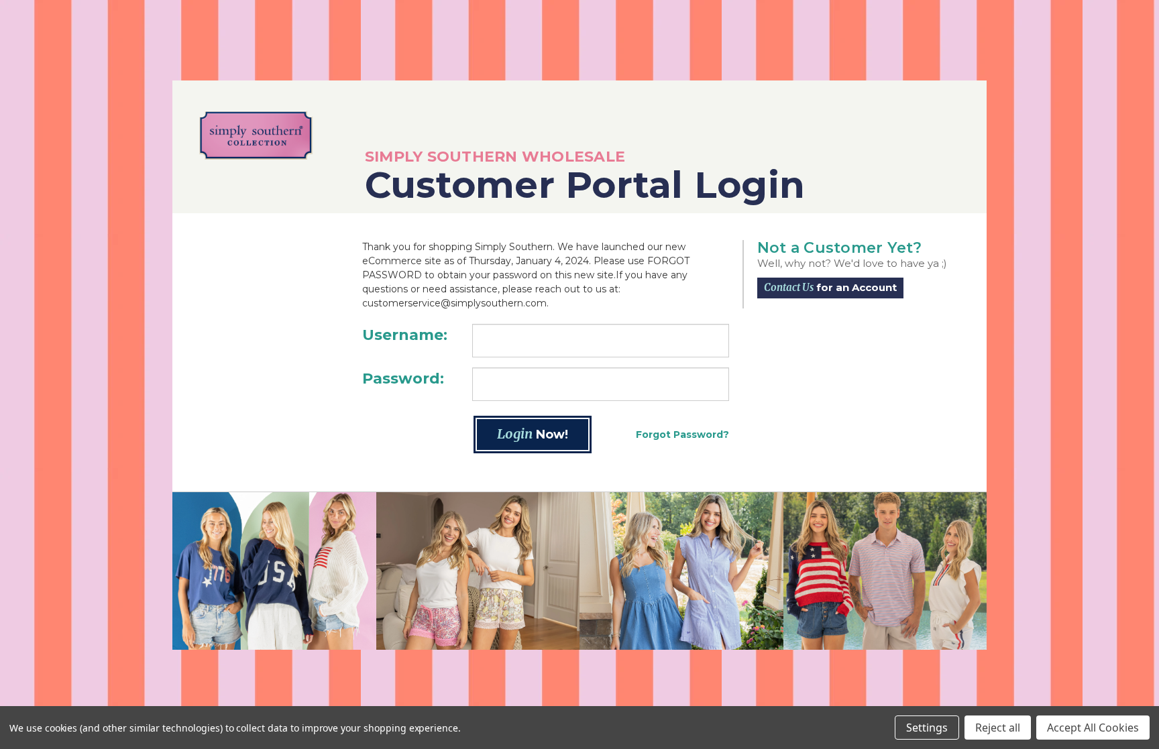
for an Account (830, 287)
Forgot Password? (682, 434)
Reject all (997, 727)
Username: (404, 335)
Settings (927, 727)
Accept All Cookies (1093, 727)
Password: (403, 378)
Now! (532, 433)
